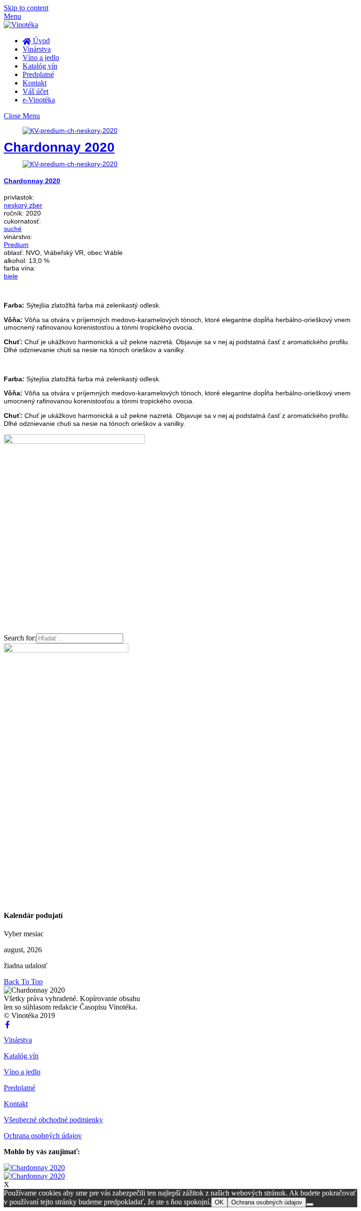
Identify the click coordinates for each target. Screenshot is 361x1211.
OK (219, 1202)
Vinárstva (37, 49)
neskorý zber (23, 205)
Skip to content (26, 8)
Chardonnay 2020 (59, 147)
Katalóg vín (40, 66)
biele (11, 276)
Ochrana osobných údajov (43, 1136)
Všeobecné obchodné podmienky (53, 1120)
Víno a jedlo (41, 58)
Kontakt (35, 83)
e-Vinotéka (39, 100)
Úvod (40, 41)
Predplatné (38, 74)
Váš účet (35, 91)
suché (13, 228)
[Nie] (310, 1204)
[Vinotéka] (21, 25)
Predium (16, 244)
